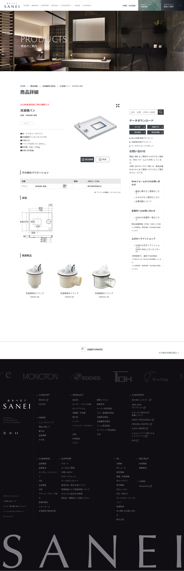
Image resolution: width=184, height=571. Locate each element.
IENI (133, 440)
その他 (41, 439)
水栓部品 (76, 438)
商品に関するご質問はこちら (147, 192)
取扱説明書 (156, 132)
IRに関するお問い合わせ (125, 512)
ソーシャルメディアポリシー (13, 511)
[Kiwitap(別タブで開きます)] (142, 376)
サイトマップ (8, 516)
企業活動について (143, 201)
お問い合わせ (67, 472)
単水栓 (75, 417)
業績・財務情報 (123, 476)
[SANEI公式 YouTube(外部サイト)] (10, 433)
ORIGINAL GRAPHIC (140, 424)
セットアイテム (78, 408)
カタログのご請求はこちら (147, 197)
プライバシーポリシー (11, 496)
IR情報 (124, 5)
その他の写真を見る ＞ (169, 352)
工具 (99, 434)
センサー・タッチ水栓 (81, 404)
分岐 (74, 434)
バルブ (75, 442)
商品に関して (44, 426)
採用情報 (132, 5)
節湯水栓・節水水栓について (73, 485)
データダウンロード (69, 480)
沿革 (40, 489)
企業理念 (42, 467)
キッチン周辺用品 (104, 408)
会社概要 (42, 485)
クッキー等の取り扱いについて (14, 506)
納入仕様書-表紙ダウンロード (142, 138)
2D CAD (137, 127)
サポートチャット (68, 476)
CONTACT (87, 6)
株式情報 (120, 485)
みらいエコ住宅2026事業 (72, 493)
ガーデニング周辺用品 (106, 430)
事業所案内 (43, 502)
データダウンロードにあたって (142, 146)
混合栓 (75, 399)
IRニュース (121, 467)
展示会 (41, 431)
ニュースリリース (46, 422)
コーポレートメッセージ (48, 474)
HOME (26, 6)
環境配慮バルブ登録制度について (75, 489)
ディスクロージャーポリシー (125, 500)
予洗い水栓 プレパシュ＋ (137, 406)
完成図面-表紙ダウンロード (141, 142)
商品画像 (137, 132)
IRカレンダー (122, 489)
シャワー (76, 421)
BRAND (35, 6)
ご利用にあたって (9, 501)
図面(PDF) (155, 127)
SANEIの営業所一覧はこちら (147, 218)
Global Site (144, 486)
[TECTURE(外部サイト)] (16, 433)
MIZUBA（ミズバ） (140, 399)
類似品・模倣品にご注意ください (75, 498)
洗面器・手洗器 (79, 412)
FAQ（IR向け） (122, 493)
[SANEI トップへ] (16, 404)
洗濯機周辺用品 (103, 421)
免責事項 (120, 506)
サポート (65, 463)
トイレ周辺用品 (103, 425)
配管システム (102, 399)
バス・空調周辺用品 (105, 412)
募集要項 (143, 467)
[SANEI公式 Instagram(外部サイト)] (4, 433)
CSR (40, 480)
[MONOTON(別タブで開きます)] (26, 377)
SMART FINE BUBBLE (141, 419)
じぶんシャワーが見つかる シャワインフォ (143, 434)
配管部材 (100, 404)
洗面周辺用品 (102, 417)
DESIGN (54, 6)
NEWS (77, 6)
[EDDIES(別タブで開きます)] (71, 376)
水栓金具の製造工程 (47, 510)
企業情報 (42, 435)
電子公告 (120, 519)
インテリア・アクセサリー (82, 427)
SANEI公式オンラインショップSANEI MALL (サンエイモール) (147, 248)
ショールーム (44, 506)
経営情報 (120, 472)
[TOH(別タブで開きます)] (108, 376)
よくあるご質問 (67, 467)
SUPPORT (45, 6)
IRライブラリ (122, 480)
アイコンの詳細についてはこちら (109, 192)
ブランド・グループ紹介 (48, 495)
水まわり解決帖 (138, 428)
